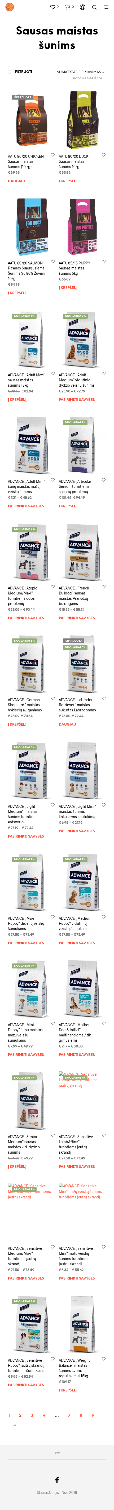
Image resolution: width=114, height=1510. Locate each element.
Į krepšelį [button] (68, 181)
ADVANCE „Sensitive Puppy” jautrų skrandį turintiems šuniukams (26, 1365)
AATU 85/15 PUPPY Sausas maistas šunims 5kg (74, 268)
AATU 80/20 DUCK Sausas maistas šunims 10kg (74, 161)
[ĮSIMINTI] (52, 155)
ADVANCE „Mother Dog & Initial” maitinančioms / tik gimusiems (75, 1032)
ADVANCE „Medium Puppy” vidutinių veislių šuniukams (75, 923)
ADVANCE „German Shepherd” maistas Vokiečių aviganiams (25, 704)
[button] (54, 6)
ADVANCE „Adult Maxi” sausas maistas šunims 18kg (26, 379)
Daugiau (16, 181)
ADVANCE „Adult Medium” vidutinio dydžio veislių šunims (77, 379)
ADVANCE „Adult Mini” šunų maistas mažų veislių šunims (26, 486)
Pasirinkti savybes (77, 399)
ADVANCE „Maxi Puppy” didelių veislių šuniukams (26, 923)
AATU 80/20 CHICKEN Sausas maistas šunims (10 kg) (26, 161)
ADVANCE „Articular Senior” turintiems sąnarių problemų (75, 486)
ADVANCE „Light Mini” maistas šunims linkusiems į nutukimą (77, 811)
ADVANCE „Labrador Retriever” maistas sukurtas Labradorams (77, 704)
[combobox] (77, 72)
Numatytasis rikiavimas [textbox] (78, 72)
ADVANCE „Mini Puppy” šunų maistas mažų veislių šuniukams (25, 1032)
